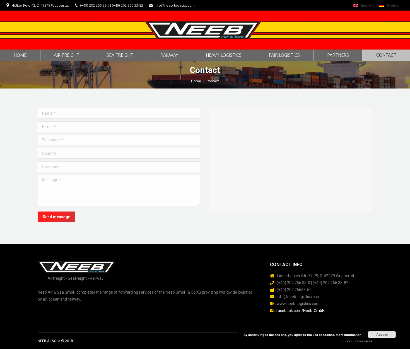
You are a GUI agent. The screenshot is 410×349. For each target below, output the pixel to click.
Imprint (347, 341)
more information (348, 335)
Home (196, 81)
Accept (382, 334)
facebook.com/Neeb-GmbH (300, 310)
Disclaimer (363, 341)
